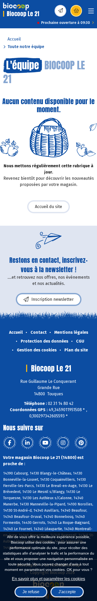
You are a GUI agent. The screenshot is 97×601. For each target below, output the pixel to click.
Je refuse (31, 592)
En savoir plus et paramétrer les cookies (48, 579)
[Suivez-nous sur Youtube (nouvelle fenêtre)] (45, 442)
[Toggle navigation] (91, 12)
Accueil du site (48, 206)
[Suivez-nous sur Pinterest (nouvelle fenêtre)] (80, 442)
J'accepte (67, 592)
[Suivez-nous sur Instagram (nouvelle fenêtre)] (63, 442)
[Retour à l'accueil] (16, 6)
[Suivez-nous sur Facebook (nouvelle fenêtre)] (9, 442)
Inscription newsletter (52, 299)
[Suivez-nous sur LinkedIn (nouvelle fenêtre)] (27, 442)
